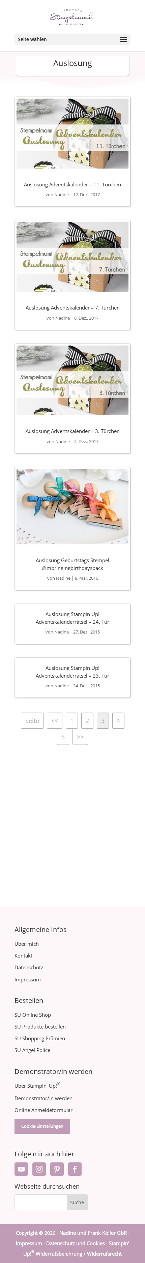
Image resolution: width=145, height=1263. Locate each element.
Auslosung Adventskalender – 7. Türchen (73, 307)
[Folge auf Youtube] (21, 1169)
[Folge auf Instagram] (39, 1169)
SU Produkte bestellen (40, 1026)
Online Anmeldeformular (43, 1110)
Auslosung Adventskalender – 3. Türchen (73, 431)
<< (54, 721)
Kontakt (23, 955)
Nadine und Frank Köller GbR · (94, 1232)
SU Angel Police (32, 1050)
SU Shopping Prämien (39, 1038)
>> (80, 737)
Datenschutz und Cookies (75, 1243)
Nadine (61, 194)
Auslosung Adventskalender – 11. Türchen (72, 184)
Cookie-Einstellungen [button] (42, 1126)
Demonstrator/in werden (43, 1098)
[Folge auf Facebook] (75, 1169)
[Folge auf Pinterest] (57, 1169)
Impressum (27, 979)
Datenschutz (28, 967)
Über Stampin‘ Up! (37, 1085)
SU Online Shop (32, 1014)
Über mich (26, 943)
